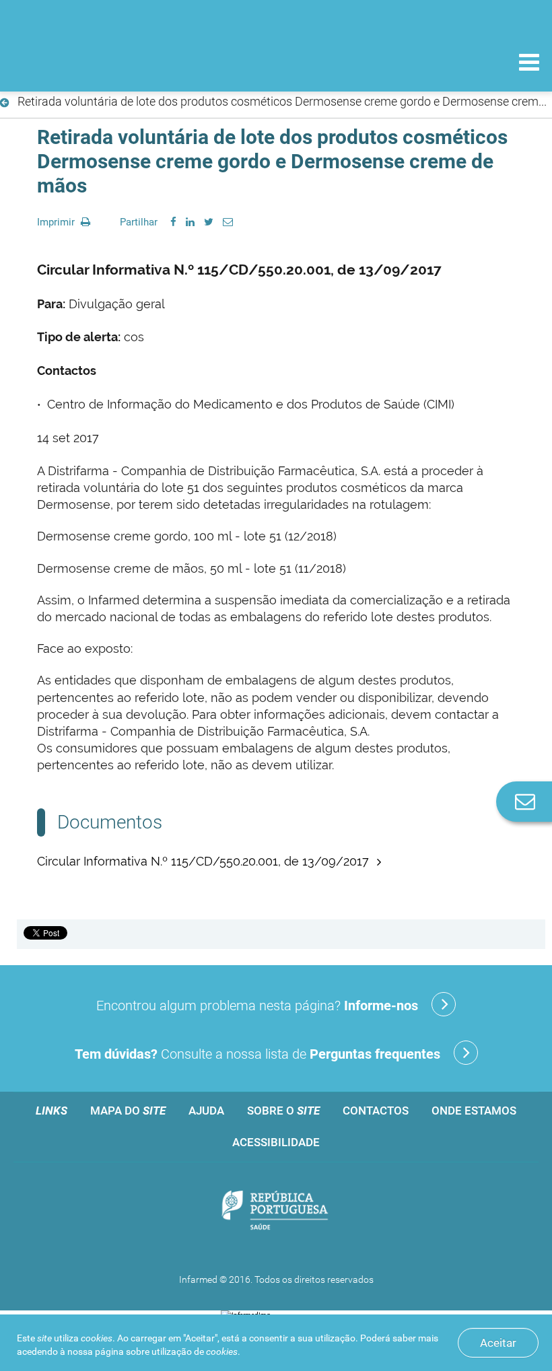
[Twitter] (209, 222)
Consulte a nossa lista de (257, 1054)
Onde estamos (474, 1110)
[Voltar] (7, 103)
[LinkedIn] (190, 222)
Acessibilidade (276, 1142)
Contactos (376, 1110)
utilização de (194, 1351)
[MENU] (529, 63)
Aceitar (498, 1342)
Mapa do (128, 1110)
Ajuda (206, 1110)
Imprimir (57, 222)
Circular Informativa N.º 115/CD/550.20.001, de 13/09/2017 (204, 861)
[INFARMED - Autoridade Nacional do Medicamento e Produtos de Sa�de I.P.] (102, 61)
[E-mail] (227, 222)
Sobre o (283, 1110)
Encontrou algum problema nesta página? (257, 1005)
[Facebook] (173, 222)
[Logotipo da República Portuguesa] (276, 1211)
